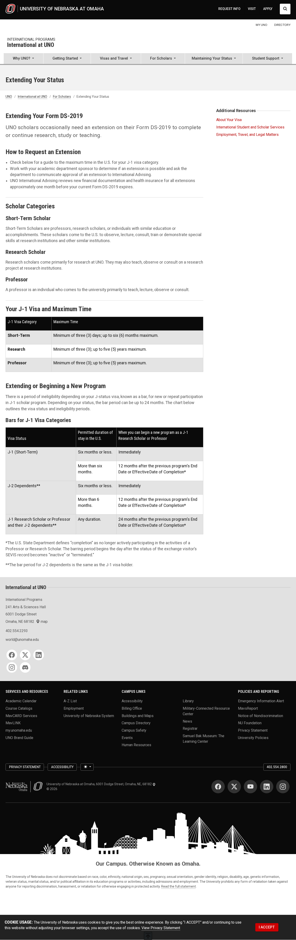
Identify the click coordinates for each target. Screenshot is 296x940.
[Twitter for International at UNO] (25, 655)
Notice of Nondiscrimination (260, 715)
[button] (23, 59)
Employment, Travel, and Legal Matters (247, 134)
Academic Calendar (21, 701)
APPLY (267, 9)
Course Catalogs (19, 708)
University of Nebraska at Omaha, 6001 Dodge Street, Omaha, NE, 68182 (99, 784)
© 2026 (52, 789)
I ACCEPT (267, 927)
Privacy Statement (253, 730)
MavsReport (248, 708)
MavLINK (13, 723)
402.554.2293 (17, 631)
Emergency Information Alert (261, 701)
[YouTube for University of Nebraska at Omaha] (250, 786)
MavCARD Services (21, 715)
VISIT (252, 9)
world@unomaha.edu (22, 639)
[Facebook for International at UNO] (11, 655)
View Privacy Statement (161, 928)
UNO (9, 96)
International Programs (31, 39)
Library (188, 701)
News (187, 721)
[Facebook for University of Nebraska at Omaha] (218, 786)
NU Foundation (250, 723)
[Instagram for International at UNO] (11, 667)
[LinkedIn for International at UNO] (38, 655)
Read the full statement (178, 886)
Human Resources (136, 745)
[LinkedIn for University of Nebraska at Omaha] (266, 786)
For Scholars (62, 96)
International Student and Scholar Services (250, 127)
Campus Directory (136, 723)
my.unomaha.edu (19, 730)
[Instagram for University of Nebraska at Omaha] (283, 786)
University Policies (253, 737)
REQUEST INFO (229, 9)
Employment (74, 708)
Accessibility (132, 701)
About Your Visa (229, 120)
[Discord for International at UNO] (25, 667)
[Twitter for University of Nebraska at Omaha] (234, 786)
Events (127, 737)
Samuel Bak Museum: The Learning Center (203, 739)
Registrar (190, 728)
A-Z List (70, 701)
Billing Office (132, 708)
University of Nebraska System (89, 715)
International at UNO (30, 45)
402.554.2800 (277, 767)
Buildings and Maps (138, 715)
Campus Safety (134, 730)
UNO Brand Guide (19, 737)
